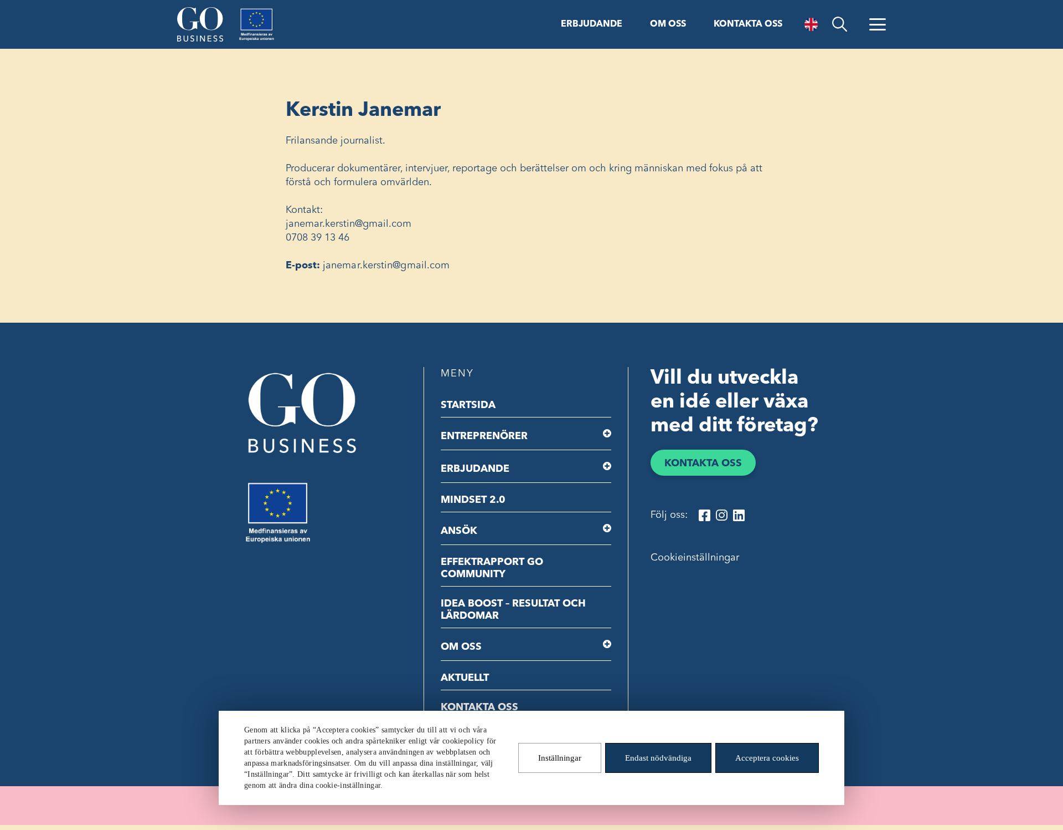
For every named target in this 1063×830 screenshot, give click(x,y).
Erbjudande (591, 24)
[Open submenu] (607, 433)
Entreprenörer (484, 436)
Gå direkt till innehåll (49, 9)
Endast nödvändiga (658, 757)
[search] (839, 24)
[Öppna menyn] (877, 24)
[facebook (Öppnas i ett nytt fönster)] (704, 515)
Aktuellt (465, 678)
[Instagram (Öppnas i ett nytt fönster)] (721, 515)
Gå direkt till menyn (143, 9)
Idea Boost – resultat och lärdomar (513, 610)
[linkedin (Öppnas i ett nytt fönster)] (739, 515)
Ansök (459, 531)
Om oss (668, 24)
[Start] (200, 24)
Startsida (468, 405)
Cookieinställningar (695, 558)
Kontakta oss (748, 24)
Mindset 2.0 (473, 500)
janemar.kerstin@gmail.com (386, 266)
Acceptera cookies (767, 757)
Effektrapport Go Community (492, 568)
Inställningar (559, 757)
